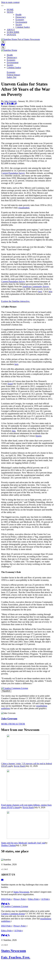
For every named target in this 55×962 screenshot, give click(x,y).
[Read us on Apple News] (6, 935)
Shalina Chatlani (8, 845)
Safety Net (11, 77)
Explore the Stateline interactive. (15, 301)
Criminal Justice (23, 27)
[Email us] (2, 880)
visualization (23, 207)
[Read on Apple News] (6, 904)
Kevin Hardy (20, 766)
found (10, 384)
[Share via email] (12, 104)
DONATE (11, 34)
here (40, 291)
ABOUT (11, 29)
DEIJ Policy (6, 899)
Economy (20, 19)
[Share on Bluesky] (2, 104)
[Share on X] (5, 104)
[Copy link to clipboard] (15, 104)
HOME (10, 9)
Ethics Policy (34, 899)
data (14, 431)
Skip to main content (10, 2)
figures (38, 436)
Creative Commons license (13, 913)
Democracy (21, 17)
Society (19, 24)
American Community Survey (35, 286)
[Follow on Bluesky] (4, 45)
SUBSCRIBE (13, 32)
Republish (6, 691)
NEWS (10, 12)
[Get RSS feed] (9, 904)
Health (18, 14)
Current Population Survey (13, 173)
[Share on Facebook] (8, 104)
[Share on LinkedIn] (10, 104)
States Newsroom (21, 892)
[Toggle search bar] (3, 42)
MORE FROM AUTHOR (13, 724)
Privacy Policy (20, 899)
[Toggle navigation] (2, 5)
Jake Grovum (10, 101)
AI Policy (45, 899)
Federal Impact (13, 75)
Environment (21, 22)
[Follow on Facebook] (2, 45)
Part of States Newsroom (29, 39)
